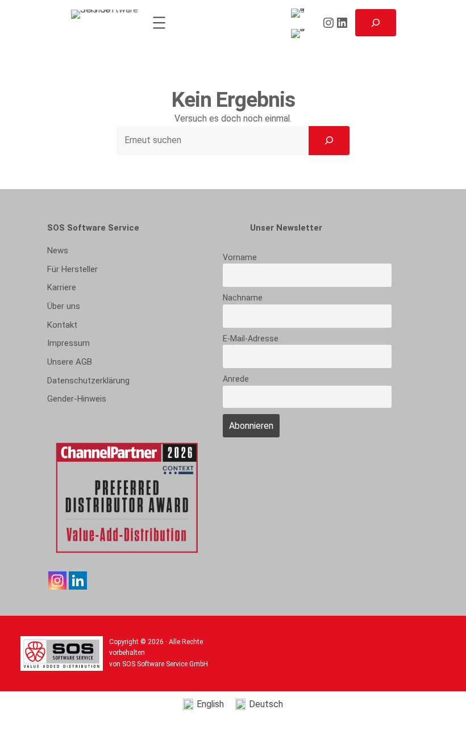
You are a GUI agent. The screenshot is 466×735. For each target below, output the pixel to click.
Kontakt (62, 325)
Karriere (61, 287)
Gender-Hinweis (76, 399)
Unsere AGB (69, 362)
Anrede (236, 378)
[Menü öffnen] (159, 22)
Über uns (63, 306)
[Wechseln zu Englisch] (300, 13)
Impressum (68, 343)
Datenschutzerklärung (88, 380)
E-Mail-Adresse (250, 338)
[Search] (329, 140)
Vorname (240, 257)
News (57, 250)
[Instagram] (57, 580)
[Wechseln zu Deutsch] (300, 33)
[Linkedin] (78, 580)
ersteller (72, 269)
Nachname (243, 297)
